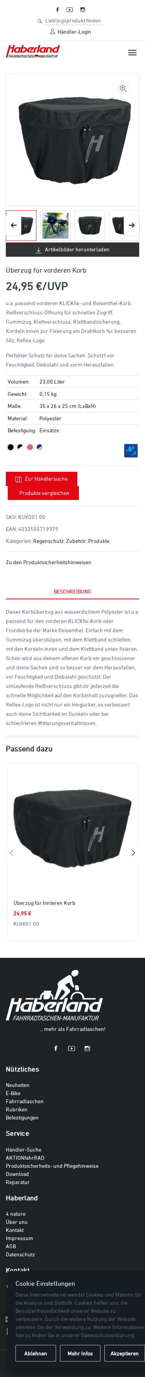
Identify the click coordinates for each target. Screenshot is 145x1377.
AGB (11, 1246)
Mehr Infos (80, 1353)
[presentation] (11, 853)
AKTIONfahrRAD (25, 1157)
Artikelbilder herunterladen (76, 249)
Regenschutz (48, 540)
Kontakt (15, 1230)
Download (17, 1174)
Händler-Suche (23, 1149)
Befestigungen (22, 1117)
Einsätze (49, 430)
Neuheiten (17, 1085)
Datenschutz (20, 1254)
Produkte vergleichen (44, 493)
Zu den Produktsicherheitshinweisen (48, 562)
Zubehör (76, 540)
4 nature (16, 1213)
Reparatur (18, 1182)
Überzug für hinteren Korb (44, 902)
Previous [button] (13, 225)
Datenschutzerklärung (107, 1335)
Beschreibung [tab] (72, 591)
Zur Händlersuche (46, 478)
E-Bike (13, 1093)
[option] (55, 225)
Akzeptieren (125, 1353)
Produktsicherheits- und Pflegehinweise (52, 1165)
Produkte (98, 540)
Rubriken (16, 1109)
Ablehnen (35, 1353)
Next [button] (131, 225)
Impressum (19, 1238)
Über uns (16, 1221)
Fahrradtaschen (25, 1101)
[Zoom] (123, 89)
